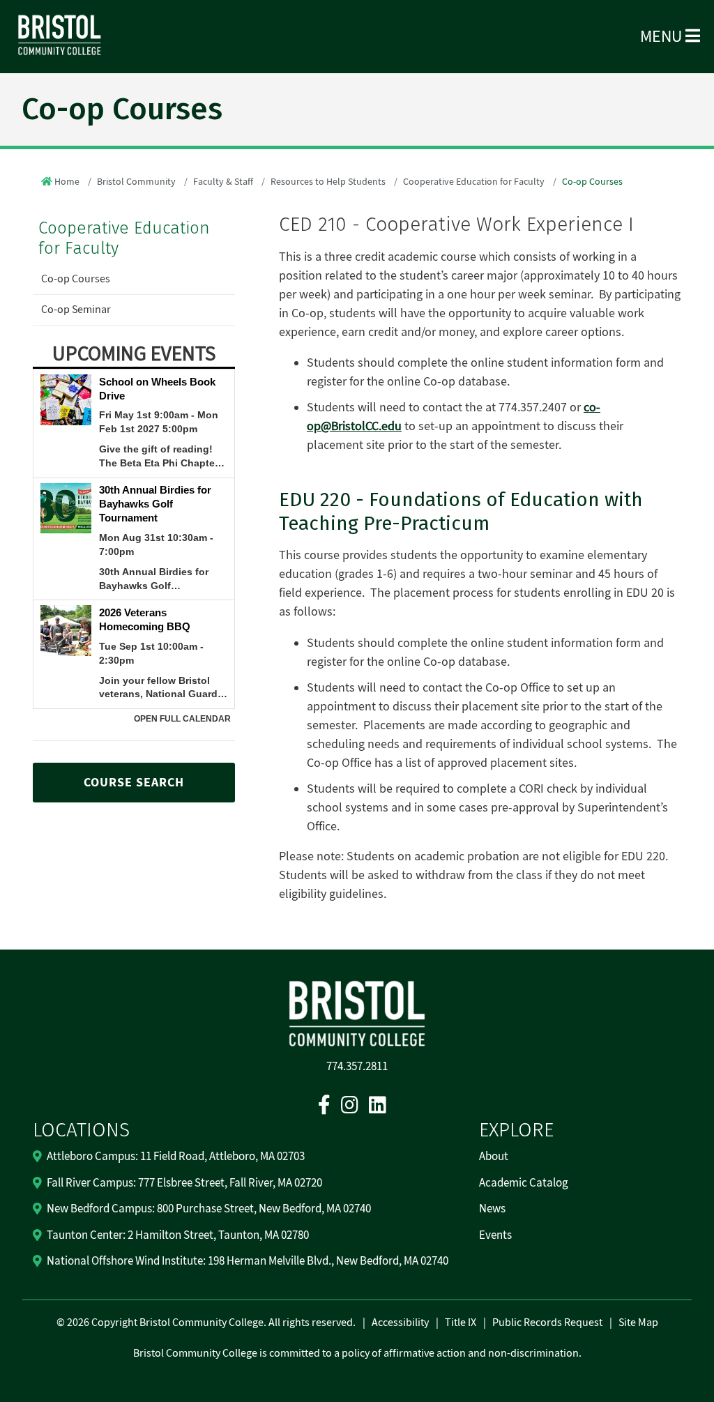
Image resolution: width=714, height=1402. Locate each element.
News (492, 1209)
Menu (662, 36)
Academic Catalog (523, 1183)
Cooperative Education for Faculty (474, 182)
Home (66, 182)
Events (495, 1235)
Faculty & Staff (223, 182)
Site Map (638, 1322)
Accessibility (400, 1322)
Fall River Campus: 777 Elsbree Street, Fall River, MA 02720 (184, 1183)
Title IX (460, 1322)
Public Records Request (547, 1322)
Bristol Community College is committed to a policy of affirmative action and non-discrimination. (357, 1353)
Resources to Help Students (328, 182)
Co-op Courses (75, 279)
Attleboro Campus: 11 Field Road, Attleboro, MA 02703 (176, 1156)
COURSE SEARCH (134, 782)
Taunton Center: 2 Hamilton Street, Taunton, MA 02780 (178, 1235)
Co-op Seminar (76, 310)
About (493, 1156)
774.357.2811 (357, 1066)
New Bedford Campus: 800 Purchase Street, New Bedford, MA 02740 (209, 1209)
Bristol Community (136, 182)
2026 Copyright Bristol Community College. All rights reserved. (210, 1322)
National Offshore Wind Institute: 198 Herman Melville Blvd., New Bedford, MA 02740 (247, 1261)
